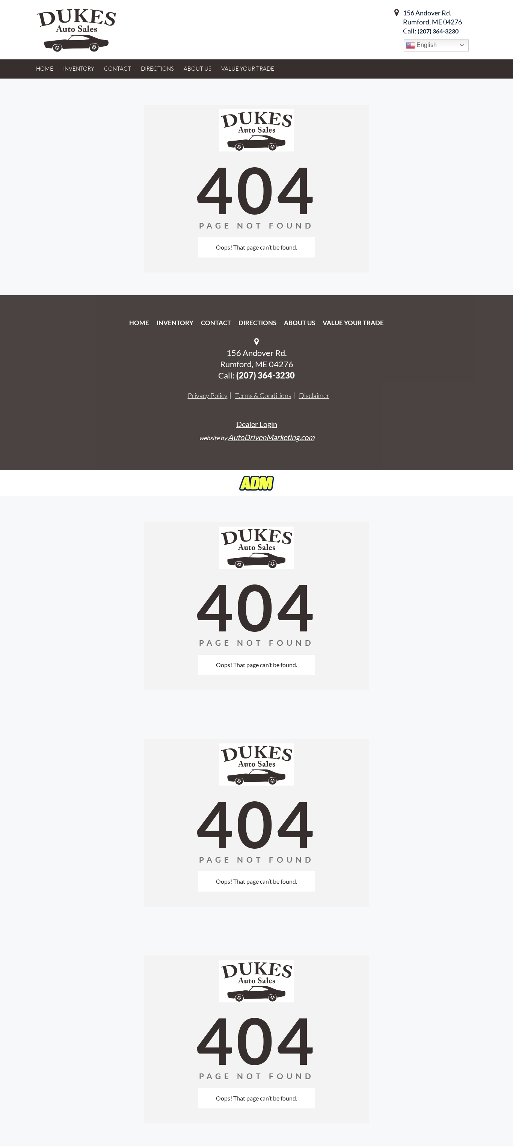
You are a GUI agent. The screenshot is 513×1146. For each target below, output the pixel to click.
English (426, 45)
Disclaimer (314, 395)
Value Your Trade (353, 323)
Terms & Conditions (263, 395)
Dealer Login (256, 423)
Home (139, 323)
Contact (216, 323)
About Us (299, 323)
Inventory (175, 323)
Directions (257, 323)
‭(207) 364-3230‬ (438, 31)
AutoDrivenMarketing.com (271, 437)
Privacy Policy (208, 395)
